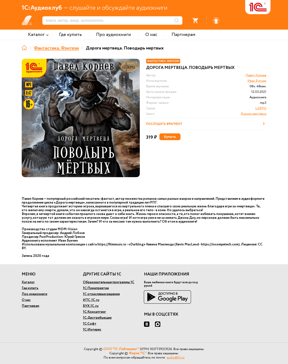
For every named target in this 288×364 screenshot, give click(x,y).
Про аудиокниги (34, 294)
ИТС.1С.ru (91, 300)
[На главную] (24, 47)
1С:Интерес (92, 329)
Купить (170, 137)
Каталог (28, 282)
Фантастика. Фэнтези (56, 48)
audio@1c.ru (175, 357)
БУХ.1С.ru (90, 306)
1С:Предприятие (96, 288)
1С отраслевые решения (101, 294)
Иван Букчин (257, 80)
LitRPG (260, 108)
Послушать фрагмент (164, 124)
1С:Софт (89, 323)
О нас (26, 300)
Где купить (30, 288)
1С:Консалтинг (94, 311)
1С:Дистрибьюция (97, 317)
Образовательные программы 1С (108, 282)
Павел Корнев (256, 75)
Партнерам (30, 306)
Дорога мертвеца (253, 113)
